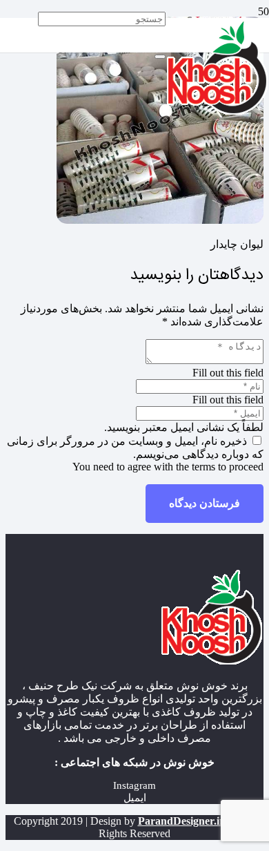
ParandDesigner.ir (181, 821)
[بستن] (160, 57)
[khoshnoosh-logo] (217, 111)
